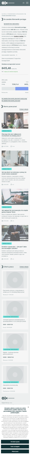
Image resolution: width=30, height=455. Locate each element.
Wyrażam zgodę (15, 441)
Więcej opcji (15, 451)
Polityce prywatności (21, 437)
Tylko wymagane (15, 446)
